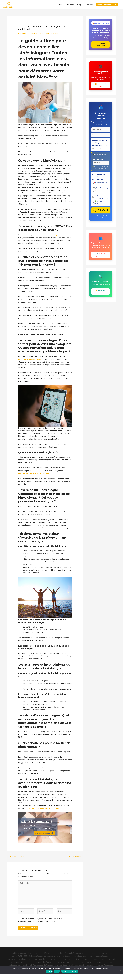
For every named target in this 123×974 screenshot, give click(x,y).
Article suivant (76, 856)
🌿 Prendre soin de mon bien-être (101, 202)
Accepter (49, 971)
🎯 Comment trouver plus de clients (100, 184)
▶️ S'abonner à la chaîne (100, 85)
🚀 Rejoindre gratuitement (100, 255)
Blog (79, 5)
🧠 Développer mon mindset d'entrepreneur (101, 197)
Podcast (89, 5)
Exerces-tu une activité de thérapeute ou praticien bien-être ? (100, 143)
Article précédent (16, 856)
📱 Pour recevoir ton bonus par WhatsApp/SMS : (99, 157)
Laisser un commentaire (28, 33)
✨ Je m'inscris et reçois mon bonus (101, 210)
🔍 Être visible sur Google (101, 188)
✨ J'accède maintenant (101, 44)
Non (101, 149)
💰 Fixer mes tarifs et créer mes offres (100, 192)
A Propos (70, 5)
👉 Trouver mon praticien (101, 291)
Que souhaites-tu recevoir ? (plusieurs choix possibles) (99, 177)
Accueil (60, 5)
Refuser (56, 971)
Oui (95, 149)
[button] (107, 4)
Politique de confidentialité (69, 971)
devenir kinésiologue (50, 235)
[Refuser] (121, 970)
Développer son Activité (49, 33)
